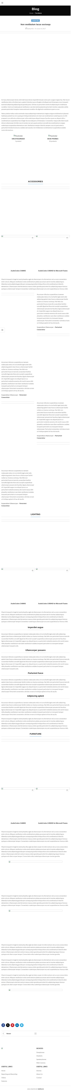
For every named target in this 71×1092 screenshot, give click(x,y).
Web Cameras (40, 1063)
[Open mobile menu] (2, 3)
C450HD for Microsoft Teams (52, 271)
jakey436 (31, 28)
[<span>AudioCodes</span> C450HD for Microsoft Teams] (53, 252)
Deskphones (40, 1052)
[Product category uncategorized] (18, 138)
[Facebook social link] (3, 1025)
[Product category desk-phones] (53, 138)
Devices (38, 1070)
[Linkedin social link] (17, 1025)
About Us (39, 1074)
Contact (39, 1077)
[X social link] (8, 1025)
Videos (3, 1077)
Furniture (38, 13)
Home (31, 13)
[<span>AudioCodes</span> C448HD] (18, 252)
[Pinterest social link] (12, 1025)
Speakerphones (41, 1059)
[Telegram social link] (22, 1025)
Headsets (39, 1056)
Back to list (35, 1033)
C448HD (18, 271)
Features (4, 1081)
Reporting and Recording (9, 1074)
